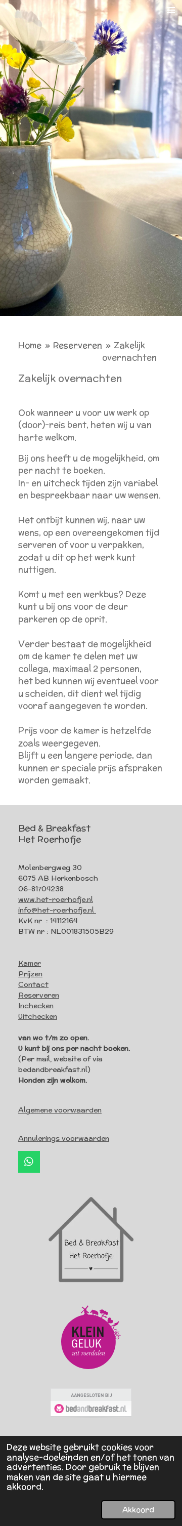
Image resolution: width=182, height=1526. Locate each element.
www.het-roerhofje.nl (55, 899)
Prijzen (30, 974)
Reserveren (77, 345)
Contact (33, 984)
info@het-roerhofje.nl (57, 910)
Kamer (29, 963)
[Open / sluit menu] (171, 10)
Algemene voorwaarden (60, 1110)
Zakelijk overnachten (129, 351)
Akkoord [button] (138, 1509)
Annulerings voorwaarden (63, 1138)
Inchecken (36, 1006)
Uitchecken (37, 1016)
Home (29, 345)
